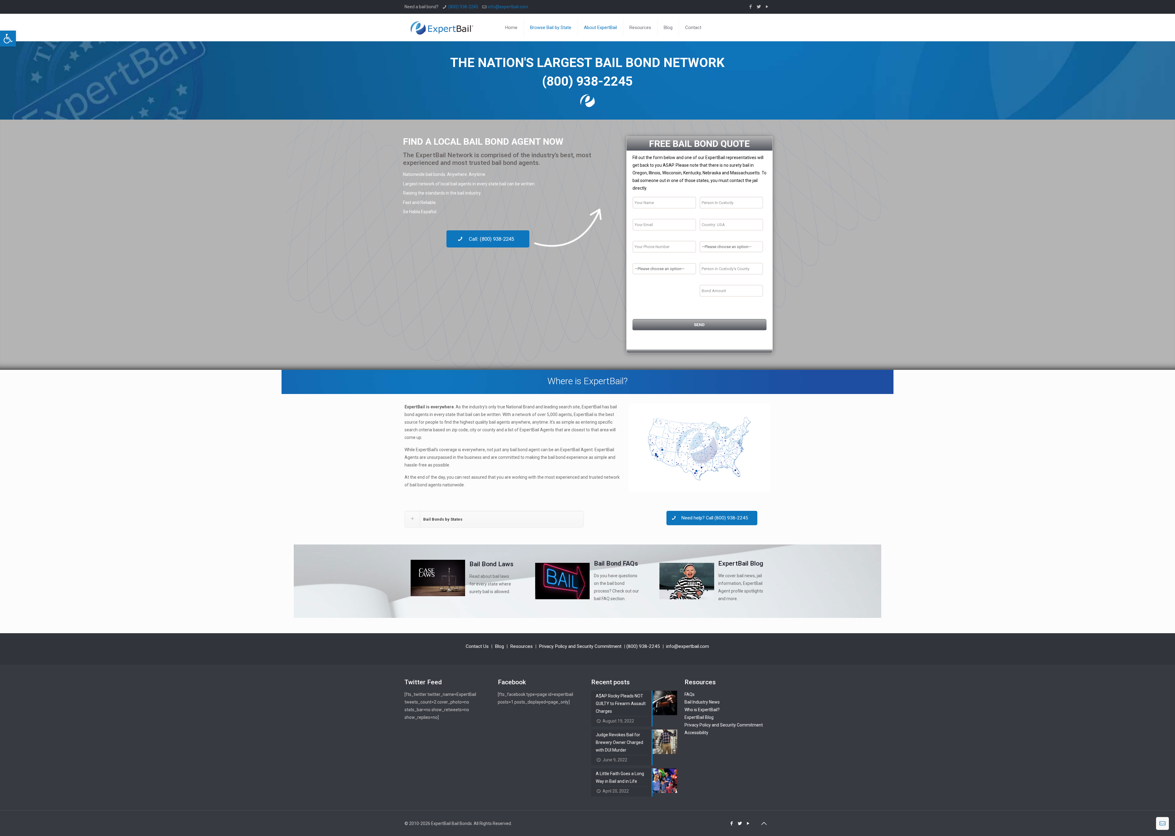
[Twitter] (759, 6)
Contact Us (477, 646)
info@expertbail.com (508, 6)
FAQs (689, 694)
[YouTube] (767, 6)
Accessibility (696, 732)
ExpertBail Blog (699, 717)
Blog (499, 646)
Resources (521, 646)
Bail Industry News (702, 702)
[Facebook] (751, 6)
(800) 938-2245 (463, 6)
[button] (8, 38)
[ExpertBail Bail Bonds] (442, 27)
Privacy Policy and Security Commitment (580, 646)
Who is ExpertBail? (702, 709)
